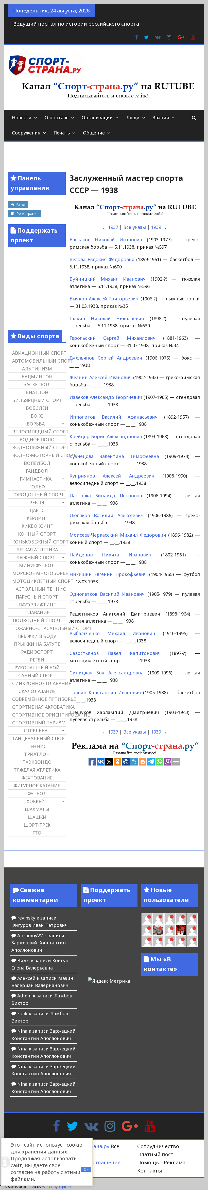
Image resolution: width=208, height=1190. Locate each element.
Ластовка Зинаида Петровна (106, 495)
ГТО (36, 833)
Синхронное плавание (38, 683)
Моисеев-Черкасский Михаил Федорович (118, 535)
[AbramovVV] (170, 941)
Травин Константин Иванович (105, 692)
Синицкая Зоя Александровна (107, 673)
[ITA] (170, 930)
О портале (56, 117)
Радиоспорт (37, 652)
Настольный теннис (38, 589)
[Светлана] (192, 918)
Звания (161, 117)
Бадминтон (37, 376)
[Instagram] (110, 1126)
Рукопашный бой (37, 668)
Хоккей (36, 801)
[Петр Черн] (158, 918)
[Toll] (147, 918)
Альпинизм (37, 369)
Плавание (36, 612)
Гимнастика (35, 479)
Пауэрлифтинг (37, 605)
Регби (37, 660)
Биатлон (37, 392)
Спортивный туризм (38, 723)
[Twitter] (72, 1126)
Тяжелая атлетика (37, 770)
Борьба (36, 424)
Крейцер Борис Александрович (106, 436)
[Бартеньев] (192, 930)
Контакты (149, 1170)
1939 (156, 227)
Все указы (134, 227)
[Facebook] (56, 1126)
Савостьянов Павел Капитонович (115, 653)
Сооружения (26, 133)
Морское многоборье (38, 573)
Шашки (37, 817)
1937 (113, 227)
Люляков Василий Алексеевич (107, 515)
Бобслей (37, 408)
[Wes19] (158, 930)
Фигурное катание (37, 786)
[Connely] (181, 918)
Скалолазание (37, 691)
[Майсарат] (181, 930)
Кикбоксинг (37, 526)
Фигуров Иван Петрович (39, 925)
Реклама (174, 1162)
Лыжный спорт (35, 557)
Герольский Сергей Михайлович (113, 338)
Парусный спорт (37, 597)
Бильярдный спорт (37, 400)
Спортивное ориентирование (38, 715)
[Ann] (170, 918)
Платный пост (155, 1154)
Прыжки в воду (37, 636)
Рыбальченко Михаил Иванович (112, 633)
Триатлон (37, 754)
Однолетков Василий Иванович (107, 594)
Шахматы (37, 809)
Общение (94, 133)
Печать (62, 133)
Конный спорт (37, 534)
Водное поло (37, 439)
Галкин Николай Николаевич (107, 318)
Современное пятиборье (38, 699)
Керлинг (37, 518)
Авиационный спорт (38, 353)
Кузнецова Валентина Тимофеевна (114, 456)
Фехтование (37, 778)
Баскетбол (37, 384)
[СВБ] (158, 941)
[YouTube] (150, 1126)
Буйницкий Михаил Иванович (108, 279)
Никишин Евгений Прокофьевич (108, 574)
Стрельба (35, 730)
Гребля (35, 502)
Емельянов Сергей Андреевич (106, 358)
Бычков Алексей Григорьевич (104, 299)
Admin (24, 996)
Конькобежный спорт (38, 542)
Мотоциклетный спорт (38, 581)
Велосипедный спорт (38, 432)
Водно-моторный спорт (38, 455)
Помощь (148, 1162)
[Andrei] (147, 941)
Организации (97, 117)
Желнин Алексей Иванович (101, 377)
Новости (21, 117)
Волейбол (37, 463)
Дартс (37, 510)
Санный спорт (37, 675)
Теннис (37, 746)
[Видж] (181, 941)
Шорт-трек (37, 825)
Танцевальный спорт (38, 738)
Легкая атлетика (37, 550)
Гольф (37, 487)
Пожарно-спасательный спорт (38, 628)
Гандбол (37, 471)
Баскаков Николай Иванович (106, 239)
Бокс (37, 416)
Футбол (37, 793)
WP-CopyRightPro (57, 1186)
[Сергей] (192, 941)
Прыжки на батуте (37, 644)
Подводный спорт (37, 620)
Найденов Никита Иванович (110, 555)
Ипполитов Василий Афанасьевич (114, 417)
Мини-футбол (37, 565)
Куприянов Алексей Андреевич (112, 476)
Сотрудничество (158, 1146)
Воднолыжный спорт (38, 447)
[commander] (147, 930)
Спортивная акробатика (38, 707)
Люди (133, 117)
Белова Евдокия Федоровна (102, 259)
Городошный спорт (38, 494)
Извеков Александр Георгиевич (106, 397)
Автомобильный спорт (38, 361)
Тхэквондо (37, 762)
